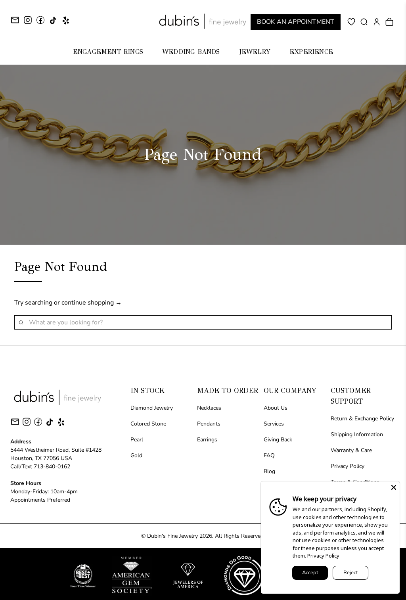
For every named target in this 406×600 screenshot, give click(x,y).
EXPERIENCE (311, 52)
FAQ (269, 455)
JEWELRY (254, 52)
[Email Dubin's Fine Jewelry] (15, 21)
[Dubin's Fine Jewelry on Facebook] (40, 23)
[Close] (394, 487)
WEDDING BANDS (191, 52)
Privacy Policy (347, 466)
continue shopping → (91, 302)
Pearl (136, 439)
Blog (269, 471)
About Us (275, 408)
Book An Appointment (296, 21)
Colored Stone (148, 423)
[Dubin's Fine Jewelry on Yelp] (66, 23)
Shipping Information (357, 434)
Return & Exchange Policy (362, 418)
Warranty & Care (351, 450)
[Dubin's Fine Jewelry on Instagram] (28, 23)
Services (274, 423)
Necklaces (209, 408)
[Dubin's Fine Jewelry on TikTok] (53, 23)
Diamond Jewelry (151, 408)
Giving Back (278, 439)
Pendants (208, 423)
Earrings (207, 439)
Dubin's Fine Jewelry (172, 536)
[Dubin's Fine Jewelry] (203, 21)
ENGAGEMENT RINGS (108, 52)
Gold (136, 455)
